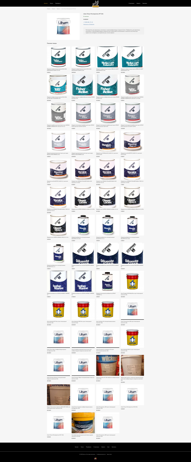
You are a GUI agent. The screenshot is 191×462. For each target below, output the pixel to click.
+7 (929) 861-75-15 (88, 22)
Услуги (51, 3)
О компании (131, 3)
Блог (108, 447)
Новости (138, 3)
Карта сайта (109, 454)
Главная (48, 8)
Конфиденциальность (101, 454)
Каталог (46, 3)
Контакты (145, 3)
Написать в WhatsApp (88, 24)
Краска (58, 8)
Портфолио (58, 3)
